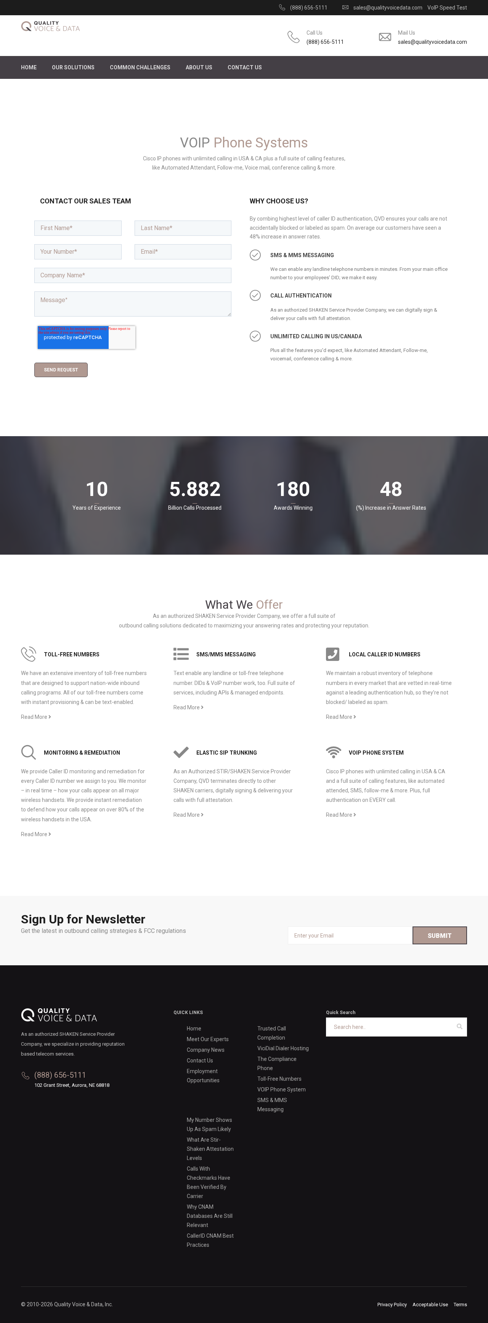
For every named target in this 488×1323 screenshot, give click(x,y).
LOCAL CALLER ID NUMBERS (385, 654)
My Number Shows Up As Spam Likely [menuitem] (209, 1124)
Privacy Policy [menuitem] (392, 1304)
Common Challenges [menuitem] (140, 67)
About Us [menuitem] (199, 67)
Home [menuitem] (29, 67)
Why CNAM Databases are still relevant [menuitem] (210, 1216)
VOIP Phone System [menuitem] (281, 1089)
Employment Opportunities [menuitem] (203, 1075)
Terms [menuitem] (460, 1304)
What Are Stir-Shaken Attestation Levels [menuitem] (210, 1149)
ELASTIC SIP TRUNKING (226, 753)
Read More (34, 717)
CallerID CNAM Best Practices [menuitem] (210, 1240)
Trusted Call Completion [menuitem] (271, 1033)
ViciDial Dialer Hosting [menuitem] (283, 1048)
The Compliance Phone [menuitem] (277, 1063)
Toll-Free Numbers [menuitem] (279, 1079)
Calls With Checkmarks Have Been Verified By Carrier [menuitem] (208, 1182)
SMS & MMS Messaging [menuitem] (272, 1104)
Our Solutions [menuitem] (73, 67)
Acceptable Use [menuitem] (430, 1304)
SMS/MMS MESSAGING (226, 654)
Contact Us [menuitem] (245, 67)
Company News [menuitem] (206, 1050)
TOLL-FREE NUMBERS (72, 654)
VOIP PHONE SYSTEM (376, 753)
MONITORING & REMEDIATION (82, 753)
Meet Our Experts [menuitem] (208, 1039)
